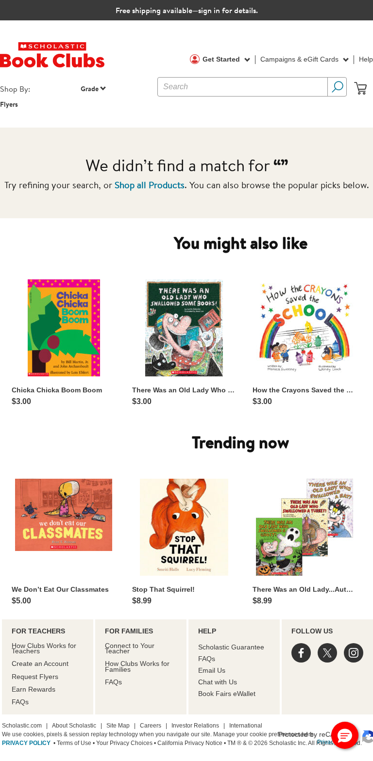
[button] (344, 735)
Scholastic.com (22, 725)
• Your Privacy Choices (122, 743)
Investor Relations (195, 725)
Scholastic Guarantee (231, 647)
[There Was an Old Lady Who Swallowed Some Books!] (184, 327)
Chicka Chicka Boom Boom (57, 390)
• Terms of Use (71, 743)
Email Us (211, 670)
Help (366, 59)
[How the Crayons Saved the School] (304, 327)
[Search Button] (337, 87)
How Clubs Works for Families (137, 666)
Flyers (9, 104)
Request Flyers (35, 676)
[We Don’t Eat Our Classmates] (64, 515)
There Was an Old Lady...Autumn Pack (304, 589)
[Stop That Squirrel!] (184, 527)
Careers (150, 725)
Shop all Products (150, 184)
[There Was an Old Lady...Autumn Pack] (304, 527)
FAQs (20, 702)
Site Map (118, 725)
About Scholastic (74, 725)
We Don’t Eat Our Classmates (60, 589)
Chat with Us (217, 682)
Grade (90, 88)
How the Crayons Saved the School (304, 390)
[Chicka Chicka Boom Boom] (64, 327)
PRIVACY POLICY (26, 743)
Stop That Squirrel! (163, 589)
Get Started (222, 59)
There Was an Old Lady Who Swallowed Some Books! (184, 390)
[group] (63, 343)
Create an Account (40, 663)
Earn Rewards (33, 689)
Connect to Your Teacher (129, 648)
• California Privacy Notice (187, 743)
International (245, 725)
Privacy (327, 742)
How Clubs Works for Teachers (44, 648)
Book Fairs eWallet (226, 693)
